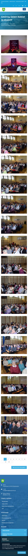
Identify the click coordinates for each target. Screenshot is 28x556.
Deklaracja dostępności (7, 522)
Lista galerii (12, 23)
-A (13, 5)
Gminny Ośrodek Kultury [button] (7, 534)
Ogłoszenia (5, 503)
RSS (1, 2)
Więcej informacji (9, 548)
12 (5, 461)
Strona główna (5, 1)
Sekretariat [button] (6, 530)
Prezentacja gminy (6, 518)
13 (9, 461)
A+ (19, 5)
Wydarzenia (5, 501)
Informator (4, 515)
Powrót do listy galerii (19, 467)
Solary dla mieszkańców (8, 506)
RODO (3, 520)
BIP (25, 1)
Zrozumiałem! (21, 552)
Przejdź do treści (20, 1)
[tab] (14, 530)
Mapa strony (12, 1)
